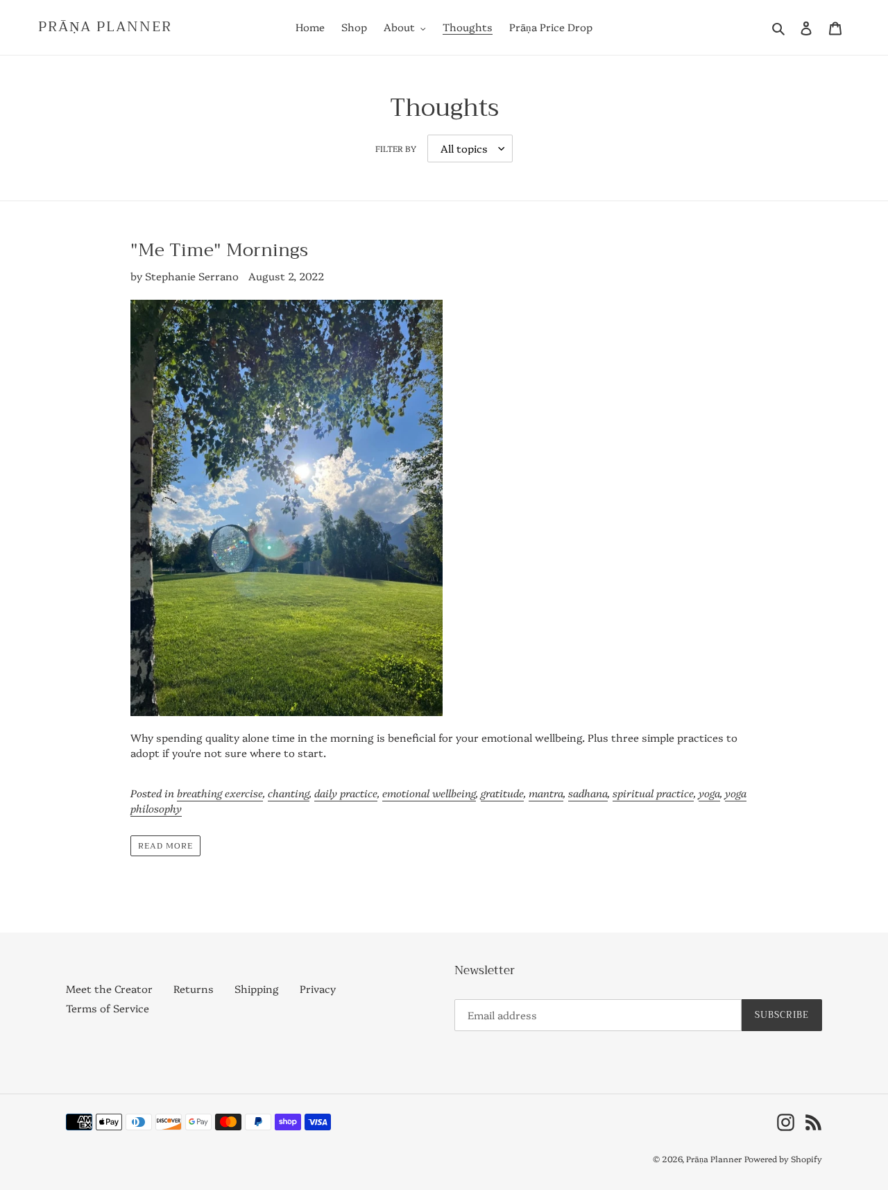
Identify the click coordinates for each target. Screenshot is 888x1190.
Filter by (395, 148)
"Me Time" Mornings (219, 250)
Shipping (256, 988)
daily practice (345, 792)
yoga (709, 792)
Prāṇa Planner (105, 27)
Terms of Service (107, 1008)
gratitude (502, 792)
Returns (193, 988)
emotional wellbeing (429, 792)
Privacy (318, 988)
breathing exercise (220, 792)
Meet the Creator (109, 988)
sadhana (588, 792)
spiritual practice (653, 792)
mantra (546, 792)
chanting (288, 792)
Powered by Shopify (783, 1158)
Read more (165, 846)
